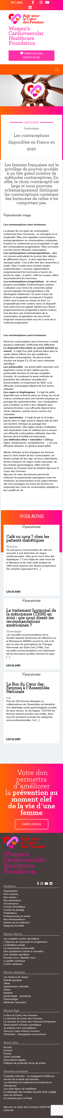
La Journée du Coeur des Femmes (23, 1018)
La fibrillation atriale (14, 945)
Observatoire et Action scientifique (22, 1024)
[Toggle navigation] (56, 69)
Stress (7, 989)
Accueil (7, 1047)
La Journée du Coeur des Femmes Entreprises (30, 1021)
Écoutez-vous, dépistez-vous (19, 957)
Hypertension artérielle (16, 986)
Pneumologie (11, 999)
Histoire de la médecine (17, 922)
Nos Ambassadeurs (14, 919)
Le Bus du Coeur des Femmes (20, 1015)
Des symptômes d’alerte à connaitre (23, 951)
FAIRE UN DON (31, 824)
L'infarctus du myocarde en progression (25, 941)
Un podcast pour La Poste (18, 1098)
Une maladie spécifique (16, 954)
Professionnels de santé (17, 916)
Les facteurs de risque (16, 977)
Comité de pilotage (14, 909)
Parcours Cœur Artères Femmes (22, 1031)
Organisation (11, 890)
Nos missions (11, 894)
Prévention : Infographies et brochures (25, 1034)
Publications (10, 913)
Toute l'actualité (12, 1056)
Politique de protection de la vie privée (25, 1063)
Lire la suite (13, 591)
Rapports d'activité (14, 925)
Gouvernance (11, 903)
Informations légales (15, 1059)
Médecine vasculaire (15, 1002)
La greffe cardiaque (14, 960)
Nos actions (10, 897)
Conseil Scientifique (14, 906)
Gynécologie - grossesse (17, 995)
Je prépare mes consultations (20, 1027)
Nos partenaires (12, 900)
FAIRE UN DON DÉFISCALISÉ (33, 55)
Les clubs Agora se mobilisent (20, 1088)
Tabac (7, 983)
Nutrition (8, 992)
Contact (8, 1050)
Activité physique (13, 980)
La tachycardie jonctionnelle (19, 948)
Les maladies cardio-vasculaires (21, 938)
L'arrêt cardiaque (13, 964)
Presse (7, 1053)
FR (13, 2)
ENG (20, 2)
